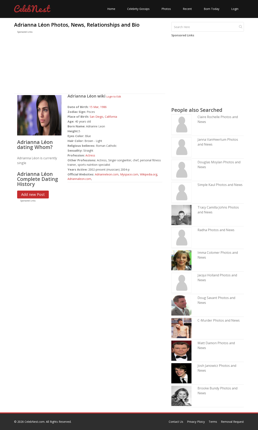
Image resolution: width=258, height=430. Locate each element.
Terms (213, 422)
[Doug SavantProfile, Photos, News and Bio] (181, 305)
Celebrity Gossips (138, 9)
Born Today (211, 9)
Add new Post (33, 194)
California (111, 117)
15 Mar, (94, 107)
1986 (103, 107)
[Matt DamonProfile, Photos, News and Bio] (181, 350)
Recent (187, 9)
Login (234, 9)
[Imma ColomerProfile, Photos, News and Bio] (181, 260)
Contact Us (176, 422)
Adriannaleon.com (79, 179)
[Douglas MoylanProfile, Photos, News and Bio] (181, 169)
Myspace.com (129, 174)
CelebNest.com (35, 422)
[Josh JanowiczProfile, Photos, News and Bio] (181, 373)
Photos (166, 9)
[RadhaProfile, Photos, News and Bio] (181, 237)
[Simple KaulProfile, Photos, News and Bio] (181, 192)
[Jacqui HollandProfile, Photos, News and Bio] (181, 282)
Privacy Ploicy (196, 422)
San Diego (96, 117)
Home (111, 9)
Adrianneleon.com (107, 174)
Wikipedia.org (148, 174)
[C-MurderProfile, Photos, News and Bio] (181, 328)
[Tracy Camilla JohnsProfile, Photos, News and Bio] (181, 215)
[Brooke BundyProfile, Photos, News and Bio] (181, 395)
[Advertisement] (89, 64)
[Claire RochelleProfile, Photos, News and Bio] (181, 124)
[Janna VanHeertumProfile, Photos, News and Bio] (181, 147)
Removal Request (232, 422)
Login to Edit (113, 96)
